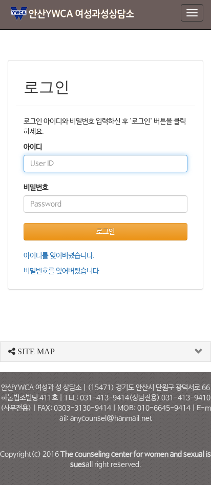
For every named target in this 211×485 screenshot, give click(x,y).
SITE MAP (35, 351)
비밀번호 (36, 188)
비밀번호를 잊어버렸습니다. (62, 271)
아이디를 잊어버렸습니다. (59, 256)
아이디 (33, 147)
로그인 (105, 232)
